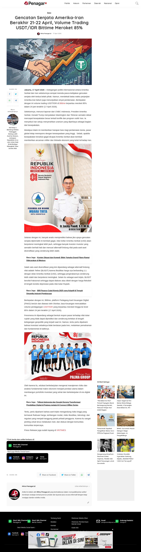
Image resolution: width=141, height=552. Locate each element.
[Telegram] (16, 100)
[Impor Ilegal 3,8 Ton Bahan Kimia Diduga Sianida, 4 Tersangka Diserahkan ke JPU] (125, 391)
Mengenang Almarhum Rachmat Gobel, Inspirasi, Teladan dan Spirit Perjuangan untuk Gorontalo (105, 458)
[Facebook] (9, 94)
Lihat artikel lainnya (81, 486)
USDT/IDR (48, 307)
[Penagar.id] (24, 3)
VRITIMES (61, 430)
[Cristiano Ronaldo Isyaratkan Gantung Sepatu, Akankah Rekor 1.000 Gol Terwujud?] (125, 445)
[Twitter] (16, 94)
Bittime (62, 103)
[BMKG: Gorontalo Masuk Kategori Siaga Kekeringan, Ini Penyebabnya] (125, 419)
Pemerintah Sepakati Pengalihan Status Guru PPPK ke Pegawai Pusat (105, 431)
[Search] (137, 3)
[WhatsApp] (9, 100)
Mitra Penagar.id (46, 33)
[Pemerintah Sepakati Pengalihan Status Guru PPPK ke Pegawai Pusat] (106, 419)
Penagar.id (45, 492)
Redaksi (53, 522)
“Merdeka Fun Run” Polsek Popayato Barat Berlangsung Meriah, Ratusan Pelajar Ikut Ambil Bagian (105, 405)
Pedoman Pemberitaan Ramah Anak (80, 523)
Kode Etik (75, 528)
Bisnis (49, 12)
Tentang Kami (56, 518)
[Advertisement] (115, 485)
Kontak (53, 525)
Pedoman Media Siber (80, 518)
